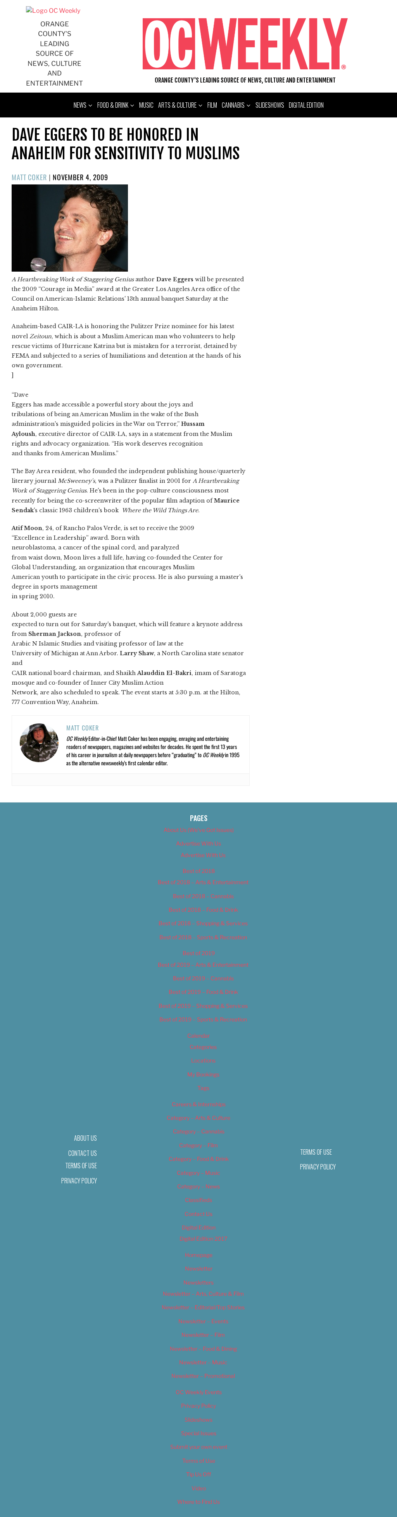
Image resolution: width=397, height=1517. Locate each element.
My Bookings (203, 1074)
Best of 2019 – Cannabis (203, 978)
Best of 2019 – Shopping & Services (203, 1005)
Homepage (198, 1255)
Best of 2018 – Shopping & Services (203, 923)
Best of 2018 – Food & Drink (203, 909)
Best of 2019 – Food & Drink (203, 991)
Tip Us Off (198, 1474)
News (80, 105)
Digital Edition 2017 (203, 1238)
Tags (203, 1088)
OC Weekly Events (199, 1392)
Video (199, 1488)
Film (212, 105)
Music (146, 105)
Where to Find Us (198, 1501)
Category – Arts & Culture (198, 1117)
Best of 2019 (199, 953)
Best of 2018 (199, 871)
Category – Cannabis (198, 1131)
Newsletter (198, 1268)
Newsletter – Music (203, 1362)
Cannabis (233, 105)
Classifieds (198, 1200)
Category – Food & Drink (199, 1158)
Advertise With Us (198, 843)
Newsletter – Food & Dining (203, 1348)
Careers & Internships (199, 1104)
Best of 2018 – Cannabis (203, 896)
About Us (85, 1138)
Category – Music (198, 1172)
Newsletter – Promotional (203, 1375)
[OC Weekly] (53, 10)
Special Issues (198, 1433)
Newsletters (198, 1282)
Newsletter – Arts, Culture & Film (203, 1293)
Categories (203, 1046)
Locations (203, 1060)
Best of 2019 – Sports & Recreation (203, 1019)
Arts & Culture (177, 105)
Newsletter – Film (203, 1334)
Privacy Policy (79, 1180)
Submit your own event (198, 1446)
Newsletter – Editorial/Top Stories (203, 1307)
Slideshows (269, 105)
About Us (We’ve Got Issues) (199, 830)
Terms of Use (81, 1165)
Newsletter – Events (203, 1321)
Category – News (198, 1186)
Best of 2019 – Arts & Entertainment (203, 964)
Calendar (198, 1035)
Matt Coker (29, 177)
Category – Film (198, 1145)
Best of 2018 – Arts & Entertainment (203, 882)
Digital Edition (306, 105)
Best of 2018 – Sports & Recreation (203, 937)
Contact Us (198, 1214)
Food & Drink (112, 105)
